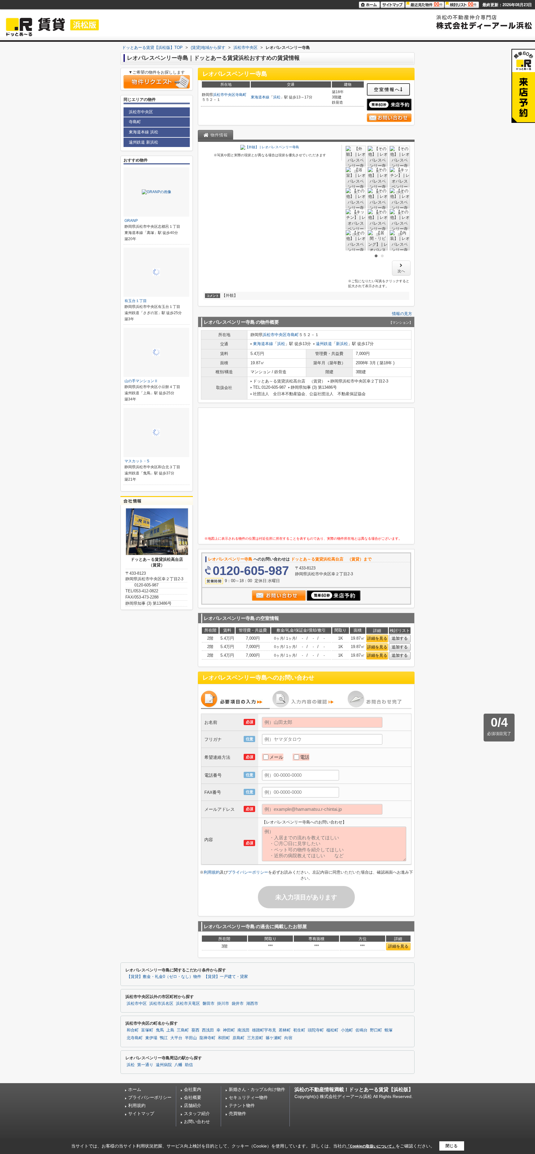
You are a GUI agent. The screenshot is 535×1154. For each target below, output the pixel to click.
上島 (170, 1030)
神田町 (229, 1030)
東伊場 (151, 1038)
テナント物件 (242, 1105)
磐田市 (208, 1003)
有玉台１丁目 (135, 301)
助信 (189, 1065)
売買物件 (237, 1113)
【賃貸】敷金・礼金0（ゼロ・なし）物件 (164, 977)
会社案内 (192, 1089)
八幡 (178, 1065)
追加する (400, 638)
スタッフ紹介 (197, 1113)
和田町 (224, 1038)
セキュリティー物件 (248, 1097)
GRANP (131, 220)
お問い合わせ (197, 1121)
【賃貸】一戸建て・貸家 (226, 977)
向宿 (288, 1038)
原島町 (239, 1038)
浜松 (277, 97)
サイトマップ (141, 1113)
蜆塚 (389, 1030)
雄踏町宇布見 (264, 1030)
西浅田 (208, 1030)
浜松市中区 (137, 1003)
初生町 (299, 1030)
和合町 (133, 1030)
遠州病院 (164, 1065)
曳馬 (160, 1030)
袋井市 (238, 1003)
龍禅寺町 (207, 1038)
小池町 (347, 1030)
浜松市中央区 (224, 95)
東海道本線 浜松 (143, 132)
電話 (304, 757)
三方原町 (255, 1038)
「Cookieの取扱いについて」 (371, 1146)
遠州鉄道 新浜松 (143, 142)
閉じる (452, 1145)
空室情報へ (387, 89)
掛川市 (223, 1003)
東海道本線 (260, 97)
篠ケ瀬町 (274, 1038)
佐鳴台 (361, 1030)
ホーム (134, 1089)
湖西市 (252, 1003)
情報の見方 (402, 313)
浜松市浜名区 (161, 1003)
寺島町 (240, 95)
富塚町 (147, 1030)
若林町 (285, 1030)
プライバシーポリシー (248, 872)
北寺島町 (135, 1038)
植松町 (332, 1030)
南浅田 (243, 1030)
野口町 (376, 1030)
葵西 (195, 1030)
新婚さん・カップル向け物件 (257, 1089)
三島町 (183, 1030)
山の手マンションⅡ (141, 381)
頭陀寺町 (316, 1030)
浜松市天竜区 (188, 1003)
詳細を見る (377, 638)
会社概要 (192, 1097)
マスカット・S (136, 461)
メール (276, 757)
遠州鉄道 (324, 343)
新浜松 (342, 343)
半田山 (191, 1038)
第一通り (145, 1065)
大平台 (176, 1038)
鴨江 (164, 1038)
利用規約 (212, 872)
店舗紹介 (192, 1105)
